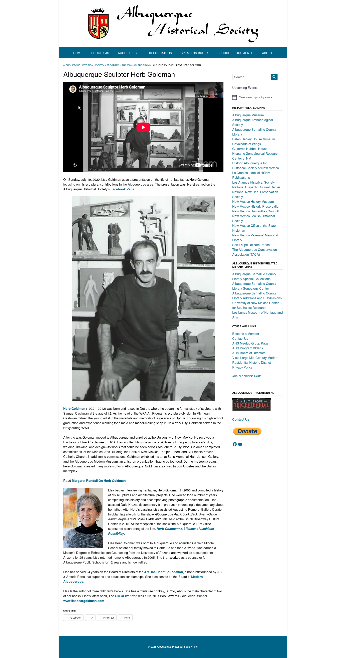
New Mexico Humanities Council (255, 211)
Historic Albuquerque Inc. (250, 163)
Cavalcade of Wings (246, 144)
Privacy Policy (242, 367)
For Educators (159, 53)
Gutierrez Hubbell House (250, 148)
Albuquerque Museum (248, 115)
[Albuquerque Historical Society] (173, 23)
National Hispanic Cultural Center (256, 187)
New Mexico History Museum (253, 201)
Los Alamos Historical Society (253, 182)
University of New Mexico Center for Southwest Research (255, 305)
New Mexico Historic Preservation (256, 206)
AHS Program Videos (247, 348)
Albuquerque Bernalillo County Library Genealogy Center (254, 286)
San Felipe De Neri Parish (251, 244)
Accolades (127, 53)
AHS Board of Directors (249, 353)
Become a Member (245, 333)
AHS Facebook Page (246, 376)
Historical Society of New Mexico (255, 168)
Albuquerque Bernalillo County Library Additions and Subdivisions (257, 295)
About (267, 53)
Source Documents (236, 53)
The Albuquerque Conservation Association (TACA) (254, 252)
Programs (100, 53)
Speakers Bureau (196, 53)
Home (77, 53)
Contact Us (240, 338)
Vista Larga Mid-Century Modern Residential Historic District (255, 360)
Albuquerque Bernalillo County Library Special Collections (254, 276)
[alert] (257, 97)
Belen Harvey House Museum (253, 139)
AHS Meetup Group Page (250, 343)
